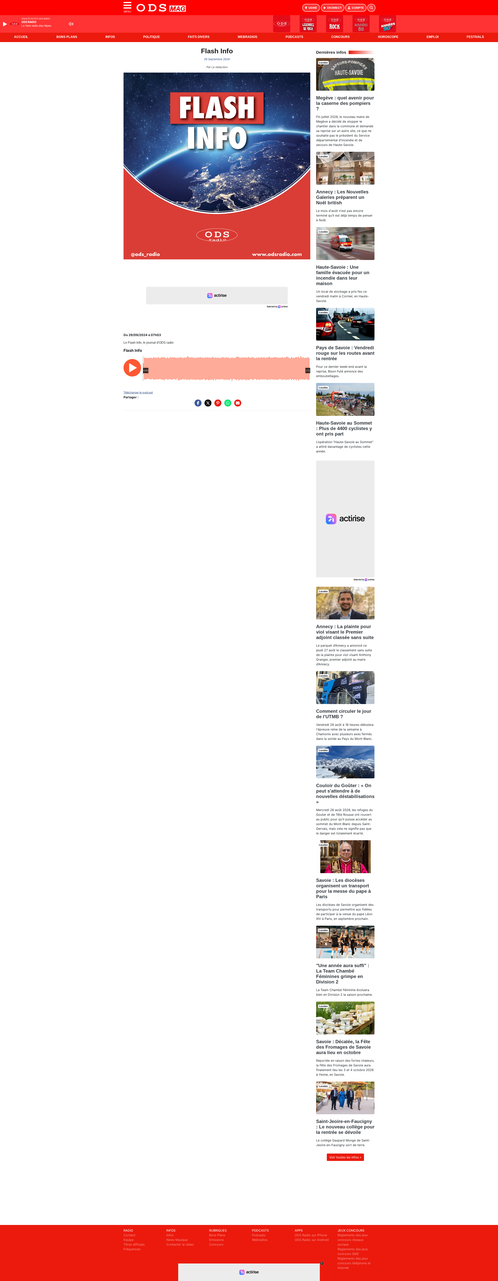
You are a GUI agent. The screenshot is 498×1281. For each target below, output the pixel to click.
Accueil (21, 37)
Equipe (129, 1240)
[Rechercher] (371, 8)
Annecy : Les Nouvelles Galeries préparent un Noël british (342, 197)
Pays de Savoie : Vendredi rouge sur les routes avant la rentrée (345, 353)
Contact (129, 1235)
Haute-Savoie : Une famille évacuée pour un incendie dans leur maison (342, 275)
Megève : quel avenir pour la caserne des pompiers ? (345, 103)
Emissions (216, 1240)
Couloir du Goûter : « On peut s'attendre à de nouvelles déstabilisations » (345, 793)
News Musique (177, 1240)
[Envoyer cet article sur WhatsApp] (226, 405)
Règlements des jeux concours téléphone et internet (354, 1263)
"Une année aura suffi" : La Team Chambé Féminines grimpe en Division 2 (342, 973)
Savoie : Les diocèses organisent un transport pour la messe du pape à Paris (343, 888)
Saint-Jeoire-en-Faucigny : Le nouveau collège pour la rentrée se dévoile (345, 1127)
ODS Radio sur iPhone (311, 1235)
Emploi (432, 37)
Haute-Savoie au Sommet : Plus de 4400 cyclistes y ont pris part (344, 428)
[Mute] (71, 24)
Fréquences (132, 1249)
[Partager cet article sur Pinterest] (216, 405)
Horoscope (388, 37)
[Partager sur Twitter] (207, 405)
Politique (151, 37)
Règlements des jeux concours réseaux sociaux (353, 1239)
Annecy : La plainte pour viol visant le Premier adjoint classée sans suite (345, 632)
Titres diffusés (134, 1244)
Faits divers (199, 37)
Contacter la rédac (180, 1244)
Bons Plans (66, 37)
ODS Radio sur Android (312, 1240)
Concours (340, 37)
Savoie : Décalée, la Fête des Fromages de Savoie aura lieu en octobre (343, 1047)
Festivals (475, 37)
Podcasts (294, 37)
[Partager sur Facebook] (197, 405)
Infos (110, 37)
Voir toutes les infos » (345, 1157)
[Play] (5, 24)
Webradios (247, 37)
